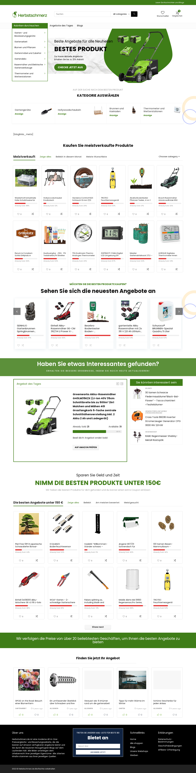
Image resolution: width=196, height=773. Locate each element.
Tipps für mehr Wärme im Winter (132, 702)
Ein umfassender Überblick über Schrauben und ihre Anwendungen (63, 703)
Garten (122, 708)
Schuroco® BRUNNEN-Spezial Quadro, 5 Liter (162, 328)
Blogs (80, 25)
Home (133, 739)
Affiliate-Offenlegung (169, 749)
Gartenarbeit (20, 41)
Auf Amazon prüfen (86, 447)
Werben (134, 755)
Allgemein (54, 708)
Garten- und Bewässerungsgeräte (24, 34)
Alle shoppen (136, 743)
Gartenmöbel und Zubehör (27, 53)
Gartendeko (20, 58)
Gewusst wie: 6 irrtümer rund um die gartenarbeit (97, 702)
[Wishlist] (162, 12)
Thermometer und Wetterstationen (23, 75)
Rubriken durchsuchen (26, 25)
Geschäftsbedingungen (170, 745)
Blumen (148, 388)
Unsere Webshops (139, 751)
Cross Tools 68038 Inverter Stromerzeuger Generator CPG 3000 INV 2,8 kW (163, 421)
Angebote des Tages (61, 25)
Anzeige (19, 114)
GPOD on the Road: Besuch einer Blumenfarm (28, 702)
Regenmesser (151, 432)
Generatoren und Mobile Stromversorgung (156, 412)
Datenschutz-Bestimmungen (166, 740)
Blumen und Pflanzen (25, 47)
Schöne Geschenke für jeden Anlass (164, 702)
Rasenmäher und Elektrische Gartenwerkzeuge (28, 66)
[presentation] (17, 311)
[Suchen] (134, 14)
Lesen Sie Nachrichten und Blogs (170, 2)
